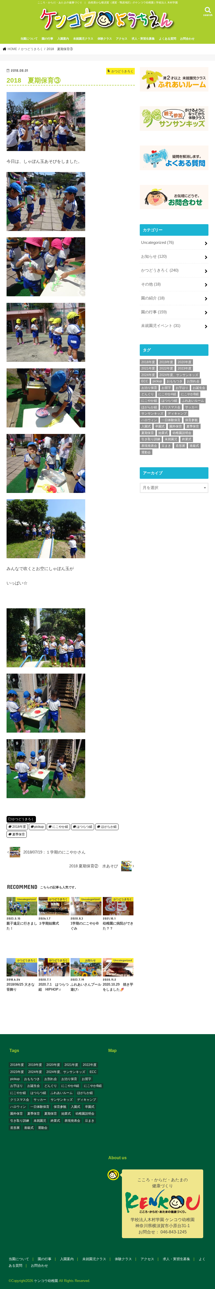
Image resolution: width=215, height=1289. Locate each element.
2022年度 (166, 368)
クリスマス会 (171, 407)
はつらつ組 (84, 827)
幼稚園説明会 (182, 433)
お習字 (166, 388)
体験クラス (105, 38)
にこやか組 (60, 827)
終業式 (186, 439)
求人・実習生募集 (143, 38)
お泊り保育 (149, 388)
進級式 (194, 446)
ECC (144, 381)
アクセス (121, 38)
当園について (29, 38)
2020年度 (184, 362)
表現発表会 (149, 446)
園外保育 (175, 426)
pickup (39, 827)
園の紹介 (153, 298)
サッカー (191, 407)
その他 (151, 284)
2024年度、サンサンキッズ (178, 375)
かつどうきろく (23, 819)
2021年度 (148, 368)
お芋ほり (182, 388)
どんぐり (147, 394)
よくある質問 (167, 38)
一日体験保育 (171, 420)
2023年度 (184, 368)
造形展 (180, 446)
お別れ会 (193, 381)
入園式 (146, 426)
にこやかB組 (190, 394)
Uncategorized (157, 242)
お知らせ (154, 256)
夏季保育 (18, 834)
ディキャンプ (177, 413)
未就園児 (171, 439)
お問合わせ (187, 38)
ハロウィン (149, 420)
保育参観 (191, 420)
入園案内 (63, 38)
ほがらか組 (109, 827)
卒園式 (160, 426)
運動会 (146, 452)
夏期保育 (147, 433)
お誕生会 (199, 388)
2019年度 (166, 362)
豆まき (166, 446)
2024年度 (148, 375)
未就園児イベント (160, 326)
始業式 (163, 433)
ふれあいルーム (193, 400)
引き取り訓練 (150, 439)
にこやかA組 (167, 394)
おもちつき (174, 381)
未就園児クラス (83, 38)
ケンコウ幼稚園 (46, 1281)
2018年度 (19, 827)
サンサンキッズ (152, 413)
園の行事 (47, 38)
